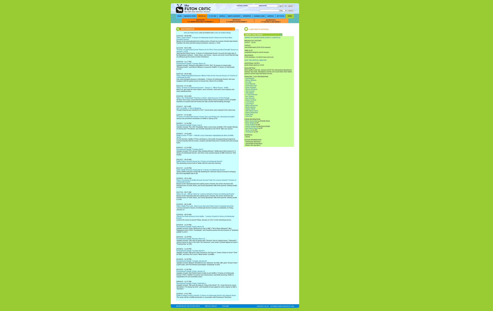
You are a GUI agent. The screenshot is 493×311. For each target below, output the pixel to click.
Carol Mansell (250, 84)
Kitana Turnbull (250, 100)
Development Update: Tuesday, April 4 (190, 149)
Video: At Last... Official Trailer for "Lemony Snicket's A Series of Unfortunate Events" (205, 194)
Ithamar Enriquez (251, 89)
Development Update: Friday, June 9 (189, 125)
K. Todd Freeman (251, 95)
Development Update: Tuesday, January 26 (192, 261)
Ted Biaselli (249, 132)
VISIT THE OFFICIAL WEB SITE (256, 60)
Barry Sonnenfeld (251, 121)
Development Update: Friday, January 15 (191, 271)
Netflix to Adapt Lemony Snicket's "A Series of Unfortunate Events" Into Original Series (206, 295)
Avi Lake (248, 82)
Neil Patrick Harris (251, 111)
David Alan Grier (251, 86)
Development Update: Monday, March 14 (191, 239)
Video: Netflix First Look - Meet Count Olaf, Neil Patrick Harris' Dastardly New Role (205, 206)
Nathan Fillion (250, 109)
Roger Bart (249, 114)
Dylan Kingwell (250, 87)
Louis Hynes (249, 102)
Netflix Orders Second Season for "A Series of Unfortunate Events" (199, 161)
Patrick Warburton (251, 113)
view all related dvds (191, 33)
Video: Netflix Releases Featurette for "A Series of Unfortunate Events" (201, 170)
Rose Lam (249, 130)
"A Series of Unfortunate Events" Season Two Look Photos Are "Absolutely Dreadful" (206, 117)
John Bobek (249, 93)
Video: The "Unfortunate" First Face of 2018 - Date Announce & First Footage (203, 98)
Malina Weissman (251, 105)
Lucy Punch (249, 104)
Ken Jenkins (249, 96)
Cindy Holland (250, 125)
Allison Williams (250, 80)
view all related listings (223, 33)
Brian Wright (249, 123)
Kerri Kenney (250, 98)
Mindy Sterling (250, 107)
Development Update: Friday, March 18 (190, 227)
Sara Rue (248, 116)
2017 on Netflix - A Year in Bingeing (189, 108)
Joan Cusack (250, 91)
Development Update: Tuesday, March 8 (191, 251)
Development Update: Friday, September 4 (191, 283)
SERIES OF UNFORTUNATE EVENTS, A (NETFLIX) (262, 38)
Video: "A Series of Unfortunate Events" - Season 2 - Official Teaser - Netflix (202, 88)
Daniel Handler (250, 126)
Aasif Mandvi (249, 78)
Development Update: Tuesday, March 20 (191, 63)
